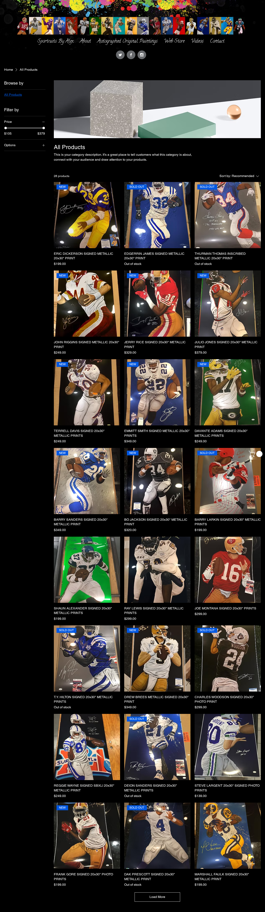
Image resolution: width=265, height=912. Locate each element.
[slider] (5, 128)
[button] (256, 454)
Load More (157, 897)
